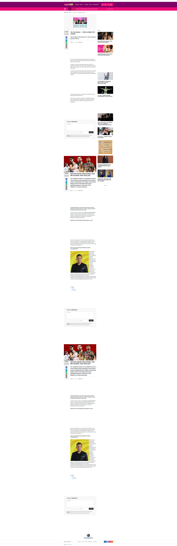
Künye (83, 541)
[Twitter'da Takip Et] (108, 0)
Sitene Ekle (95, 541)
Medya (90, 4)
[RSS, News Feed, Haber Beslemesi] (112, 542)
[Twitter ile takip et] (107, 542)
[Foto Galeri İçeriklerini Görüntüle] (112, 0)
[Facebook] (66, 37)
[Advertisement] (83, 50)
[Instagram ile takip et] (110, 542)
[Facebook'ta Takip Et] (106, 0)
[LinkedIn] (66, 40)
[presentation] (67, 9)
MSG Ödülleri (74, 290)
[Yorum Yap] (66, 47)
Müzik (81, 4)
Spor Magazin (95, 4)
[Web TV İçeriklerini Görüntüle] (110, 0)
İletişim (86, 541)
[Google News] (75, 42)
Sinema (86, 4)
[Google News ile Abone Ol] (103, 0)
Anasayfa (79, 541)
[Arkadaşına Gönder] (66, 44)
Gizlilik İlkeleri (90, 541)
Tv (83, 4)
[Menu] (102, 5)
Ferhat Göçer (74, 289)
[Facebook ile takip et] (105, 542)
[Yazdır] (66, 46)
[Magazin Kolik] (69, 4)
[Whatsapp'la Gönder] (66, 42)
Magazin (77, 4)
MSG (73, 288)
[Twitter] (66, 39)
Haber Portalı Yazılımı (68, 544)
